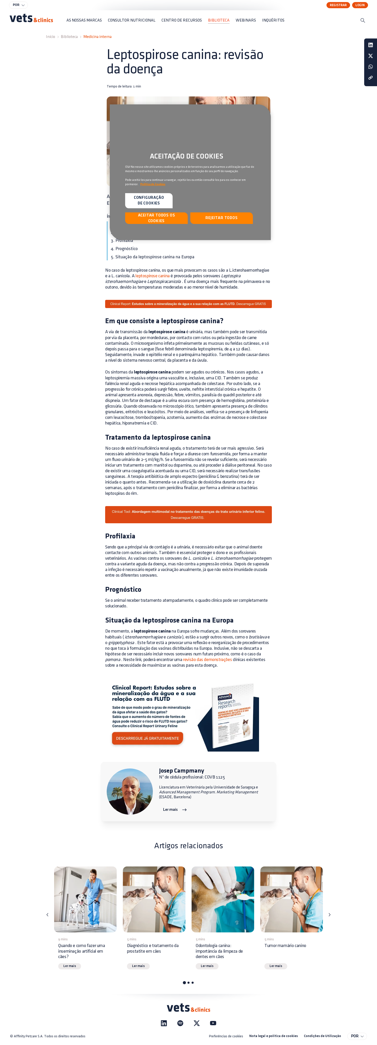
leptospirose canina (152, 276)
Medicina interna (97, 37)
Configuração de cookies (149, 200)
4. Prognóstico (124, 249)
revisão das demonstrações (207, 660)
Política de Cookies (152, 184)
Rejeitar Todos (221, 218)
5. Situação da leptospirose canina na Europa (152, 257)
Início (50, 37)
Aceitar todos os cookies (156, 218)
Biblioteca (69, 37)
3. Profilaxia (122, 241)
